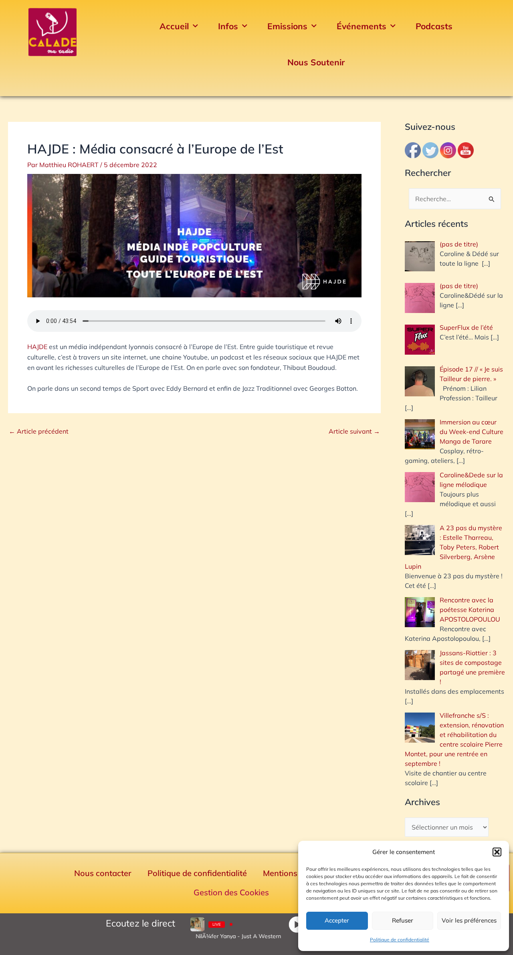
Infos (228, 26)
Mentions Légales (295, 873)
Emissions (287, 26)
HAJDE (37, 347)
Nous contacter (102, 873)
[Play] (297, 924)
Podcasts (434, 26)
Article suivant (354, 431)
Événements (361, 26)
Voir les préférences (469, 920)
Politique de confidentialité (399, 940)
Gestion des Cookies (231, 892)
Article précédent (39, 431)
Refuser (402, 920)
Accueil (174, 26)
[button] (497, 852)
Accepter (337, 920)
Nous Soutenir (316, 62)
